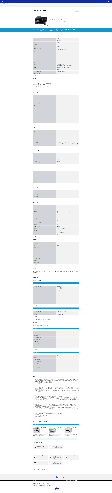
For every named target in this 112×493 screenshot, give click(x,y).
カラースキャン (56, 29)
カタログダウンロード (40, 446)
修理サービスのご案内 (40, 461)
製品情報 (3, 3)
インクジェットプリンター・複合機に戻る (39, 469)
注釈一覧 (36, 75)
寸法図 (38, 29)
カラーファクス (35, 30)
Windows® (34, 280)
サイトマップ (54, 485)
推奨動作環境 (51, 30)
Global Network (76, 480)
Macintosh (38, 280)
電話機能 (41, 30)
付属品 (46, 30)
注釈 (61, 30)
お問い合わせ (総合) (49, 485)
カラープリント (43, 29)
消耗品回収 (54, 462)
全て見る (55, 438)
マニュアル (54, 456)
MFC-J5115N (44, 427)
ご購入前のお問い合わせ (56, 446)
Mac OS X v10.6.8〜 (46, 325)
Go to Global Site (68, 480)
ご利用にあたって (35, 485)
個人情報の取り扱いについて (42, 485)
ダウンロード (12, 3)
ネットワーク (70, 29)
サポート (7, 3)
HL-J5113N (75, 427)
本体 (33, 29)
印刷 (77, 10)
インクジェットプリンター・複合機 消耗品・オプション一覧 (60, 21)
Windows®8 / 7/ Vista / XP (37, 325)
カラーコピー (49, 29)
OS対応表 (57, 30)
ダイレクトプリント (63, 29)
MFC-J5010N (60, 427)
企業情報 (17, 3)
